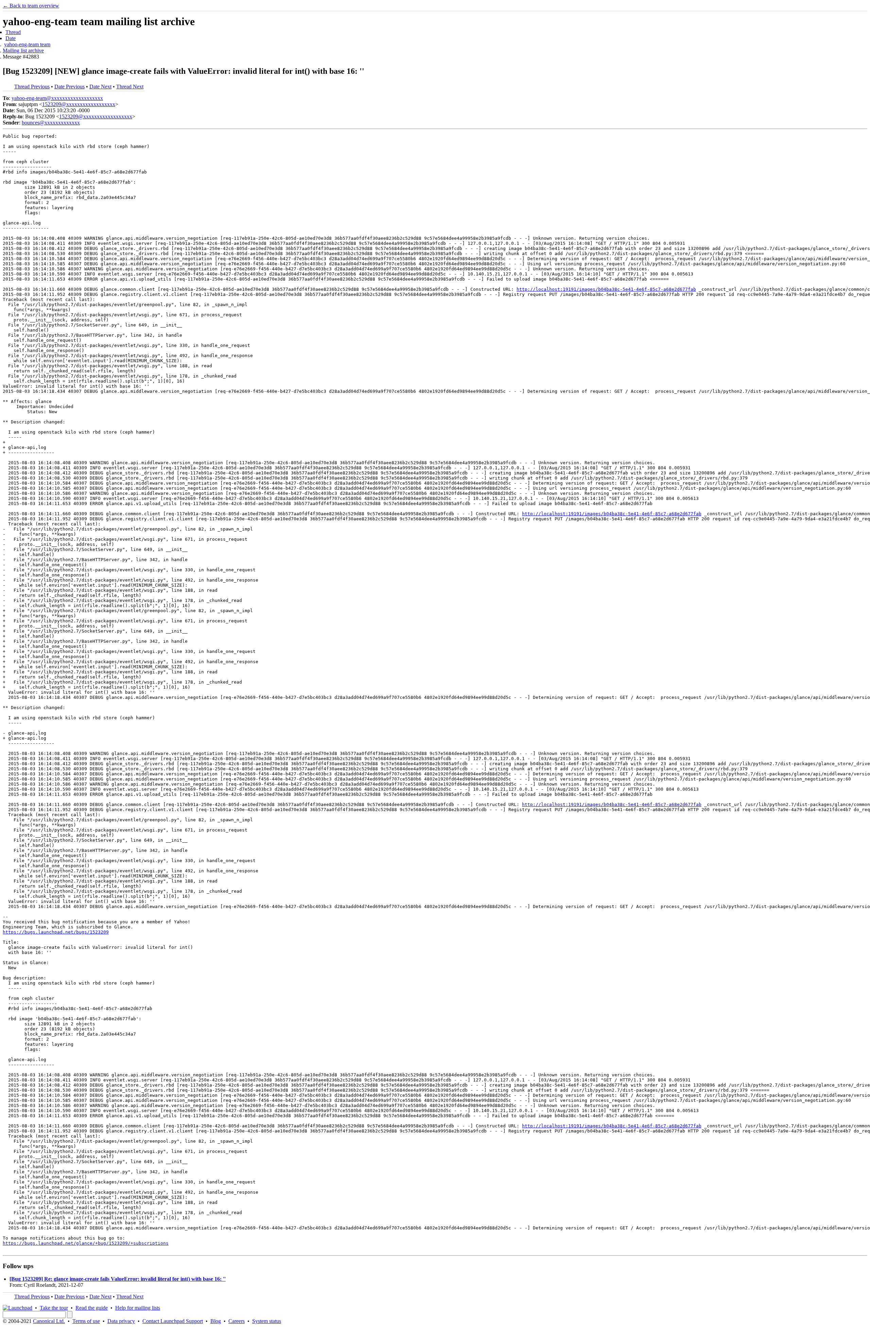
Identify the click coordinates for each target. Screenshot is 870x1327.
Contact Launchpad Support (172, 1321)
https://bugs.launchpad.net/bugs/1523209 (56, 932)
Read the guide (91, 1308)
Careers (236, 1321)
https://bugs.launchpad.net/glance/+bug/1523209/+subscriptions (86, 1243)
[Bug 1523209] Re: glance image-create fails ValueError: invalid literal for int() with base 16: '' (118, 1279)
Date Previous (69, 86)
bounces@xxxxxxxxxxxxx (51, 122)
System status (266, 1321)
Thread (13, 32)
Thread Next (129, 86)
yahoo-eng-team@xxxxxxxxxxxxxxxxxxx (57, 98)
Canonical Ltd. (49, 1321)
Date (10, 38)
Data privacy (121, 1321)
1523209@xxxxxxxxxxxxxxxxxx (78, 104)
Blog (215, 1321)
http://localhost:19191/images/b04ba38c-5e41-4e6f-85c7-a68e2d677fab (606, 289)
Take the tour (54, 1308)
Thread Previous (32, 86)
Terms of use (86, 1321)
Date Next (100, 86)
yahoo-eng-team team (27, 44)
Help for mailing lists (137, 1308)
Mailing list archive (23, 50)
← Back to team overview (31, 6)
